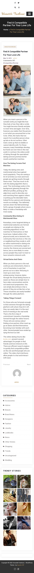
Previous (6, 364)
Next (29, 364)
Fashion (8, 424)
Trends (7, 451)
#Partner (15, 63)
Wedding (8, 460)
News (7, 437)
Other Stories (10, 442)
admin (15, 58)
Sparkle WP (20, 565)
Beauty (7, 410)
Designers (9, 419)
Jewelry (8, 428)
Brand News (9, 414)
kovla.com (7, 339)
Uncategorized (10, 46)
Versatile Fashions (12, 14)
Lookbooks (9, 433)
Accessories (10, 401)
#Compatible (7, 63)
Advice (7, 405)
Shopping (8, 446)
